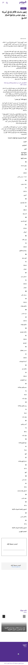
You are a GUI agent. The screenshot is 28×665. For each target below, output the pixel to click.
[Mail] (19, 650)
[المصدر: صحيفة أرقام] (23, 566)
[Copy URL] (11, 558)
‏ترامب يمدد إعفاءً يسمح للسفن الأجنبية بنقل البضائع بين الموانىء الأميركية (15, 629)
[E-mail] (24, 553)
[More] (8, 558)
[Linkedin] (18, 558)
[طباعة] (15, 558)
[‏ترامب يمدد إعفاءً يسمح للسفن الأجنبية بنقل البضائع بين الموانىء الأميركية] (14, 623)
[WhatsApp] (21, 558)
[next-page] (4, 616)
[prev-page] (24, 616)
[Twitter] (25, 558)
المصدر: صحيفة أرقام (16, 565)
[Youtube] (8, 650)
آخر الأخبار (23, 8)
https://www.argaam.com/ (15, 566)
